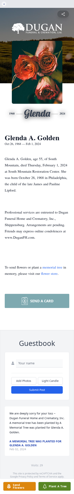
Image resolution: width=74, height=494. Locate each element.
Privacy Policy (26, 476)
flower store (49, 273)
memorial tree (52, 267)
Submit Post (37, 390)
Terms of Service (48, 476)
